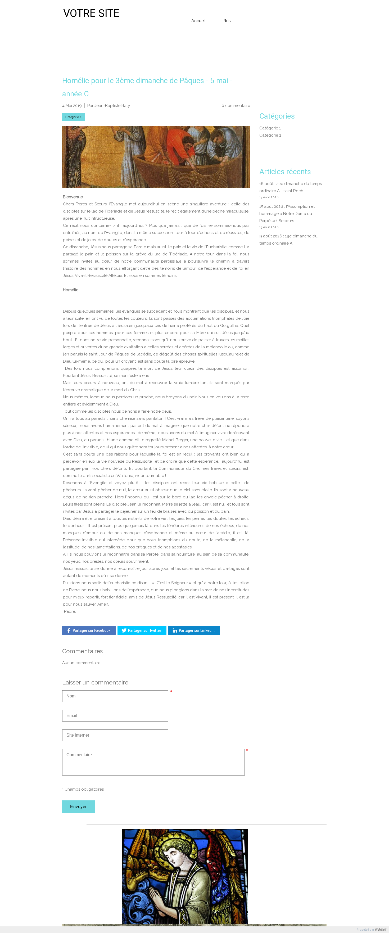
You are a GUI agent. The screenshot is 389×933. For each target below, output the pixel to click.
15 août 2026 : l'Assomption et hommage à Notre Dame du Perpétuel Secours (287, 213)
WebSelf (380, 930)
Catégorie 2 (270, 135)
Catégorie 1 (270, 128)
